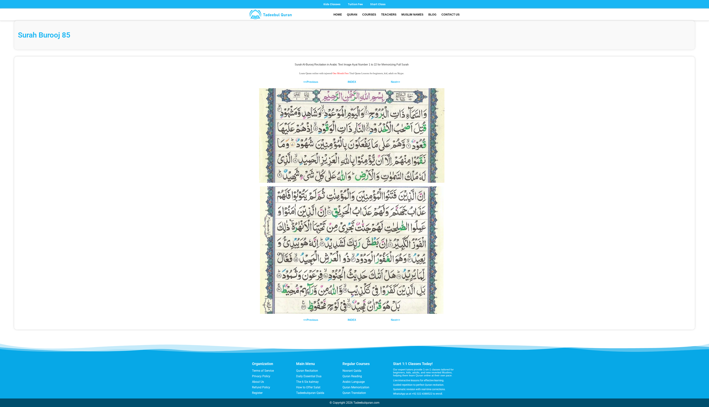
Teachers (388, 14)
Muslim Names (412, 14)
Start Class (378, 4)
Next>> (395, 81)
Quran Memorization (355, 387)
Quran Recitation (307, 370)
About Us (258, 382)
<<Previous (310, 81)
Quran (352, 14)
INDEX (352, 81)
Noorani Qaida (351, 370)
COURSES (369, 14)
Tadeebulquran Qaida (310, 393)
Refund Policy (261, 387)
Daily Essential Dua (308, 376)
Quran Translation (354, 393)
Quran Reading (352, 376)
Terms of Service (263, 370)
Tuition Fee (355, 4)
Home (337, 14)
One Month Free (341, 73)
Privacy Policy (261, 376)
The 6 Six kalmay (307, 382)
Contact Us (450, 14)
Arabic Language (353, 382)
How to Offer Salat (308, 387)
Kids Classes (331, 4)
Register (257, 393)
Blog (432, 14)
